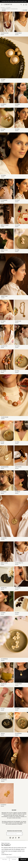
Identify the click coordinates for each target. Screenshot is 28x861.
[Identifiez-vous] (23, 4)
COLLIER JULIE (4, 587)
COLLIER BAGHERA (4, 466)
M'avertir (7, 21)
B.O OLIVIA (17, 346)
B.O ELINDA (17, 104)
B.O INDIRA (17, 708)
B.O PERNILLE (3, 104)
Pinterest (19, 837)
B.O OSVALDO (3, 491)
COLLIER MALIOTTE (19, 562)
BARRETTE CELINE (4, 225)
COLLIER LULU (3, 683)
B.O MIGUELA (3, 804)
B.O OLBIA (17, 250)
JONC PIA (3, 733)
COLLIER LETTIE (4, 346)
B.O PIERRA (3, 612)
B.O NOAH (3, 79)
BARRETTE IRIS (4, 296)
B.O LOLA (2, 708)
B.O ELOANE (17, 225)
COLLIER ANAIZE (18, 683)
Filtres (25, 10)
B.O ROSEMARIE (4, 200)
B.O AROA (17, 612)
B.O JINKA (17, 442)
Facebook (16, 837)
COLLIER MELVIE (18, 33)
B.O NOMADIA (4, 779)
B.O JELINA (3, 129)
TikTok (13, 837)
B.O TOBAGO (3, 370)
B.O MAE (2, 442)
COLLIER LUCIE (18, 321)
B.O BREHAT (17, 491)
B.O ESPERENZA (4, 658)
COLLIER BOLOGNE (4, 33)
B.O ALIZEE (17, 200)
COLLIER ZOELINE (4, 417)
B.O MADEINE (17, 587)
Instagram (10, 837)
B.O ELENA (17, 129)
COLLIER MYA (3, 538)
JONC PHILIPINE (18, 466)
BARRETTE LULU (4, 250)
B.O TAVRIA (3, 321)
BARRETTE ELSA (4, 562)
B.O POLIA (17, 370)
